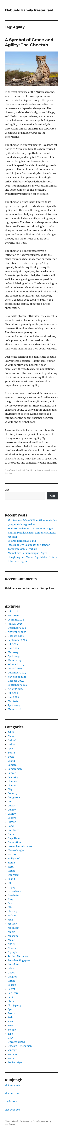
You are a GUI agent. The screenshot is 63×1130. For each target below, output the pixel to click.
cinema (12, 785)
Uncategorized (16, 1041)
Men (10, 919)
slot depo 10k (12, 1109)
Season (12, 984)
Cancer (12, 773)
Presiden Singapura (19, 960)
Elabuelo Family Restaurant (29, 10)
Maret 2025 (14, 660)
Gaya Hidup (14, 838)
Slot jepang (14, 1005)
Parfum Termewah (18, 956)
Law (10, 903)
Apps (10, 748)
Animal (21, 470)
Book (11, 756)
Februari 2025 (16, 664)
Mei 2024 (13, 701)
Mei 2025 (13, 652)
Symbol (8, 473)
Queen (11, 972)
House (11, 870)
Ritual (11, 980)
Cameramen (15, 768)
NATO (11, 944)
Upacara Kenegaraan (20, 1045)
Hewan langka (16, 850)
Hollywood (14, 858)
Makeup (12, 915)
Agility (30, 470)
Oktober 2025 (16, 635)
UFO (10, 1037)
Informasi (13, 874)
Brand (11, 760)
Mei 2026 (13, 615)
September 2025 (17, 640)
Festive (12, 817)
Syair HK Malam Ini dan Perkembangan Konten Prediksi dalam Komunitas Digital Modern (32, 532)
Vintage (12, 1050)
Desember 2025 (17, 627)
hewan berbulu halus (20, 846)
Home (11, 862)
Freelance (13, 830)
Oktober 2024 (16, 680)
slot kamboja (12, 1085)
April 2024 (14, 705)
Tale (10, 1021)
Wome (11, 1058)
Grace (54, 470)
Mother (12, 923)
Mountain (13, 927)
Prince (11, 968)
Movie (11, 931)
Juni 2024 (13, 697)
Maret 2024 (14, 709)
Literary (12, 911)
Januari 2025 (15, 668)
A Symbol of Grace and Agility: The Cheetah (29, 42)
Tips (10, 1033)
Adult (11, 732)
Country (12, 793)
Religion (12, 976)
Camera (12, 764)
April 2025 (14, 656)
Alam (11, 736)
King (10, 899)
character (13, 781)
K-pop (11, 887)
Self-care (13, 992)
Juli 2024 (13, 693)
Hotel (11, 866)
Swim (11, 1017)
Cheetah (46, 470)
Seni (10, 997)
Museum (13, 935)
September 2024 (17, 684)
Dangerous (14, 797)
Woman (12, 1054)
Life (10, 907)
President (13, 964)
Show (11, 1001)
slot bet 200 (12, 1093)
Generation (14, 842)
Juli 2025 (13, 644)
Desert (11, 805)
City (10, 789)
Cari (7, 489)
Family (12, 813)
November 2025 (17, 631)
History (12, 854)
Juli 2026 (13, 611)
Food (11, 825)
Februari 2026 (16, 619)
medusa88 (11, 1101)
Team (11, 1025)
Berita (11, 752)
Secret (11, 988)
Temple (12, 1029)
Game (11, 834)
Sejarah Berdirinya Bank (22, 540)
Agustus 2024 (16, 688)
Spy (10, 1009)
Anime (11, 744)
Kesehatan (14, 895)
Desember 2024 (17, 672)
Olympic (12, 952)
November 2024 (17, 676)
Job (10, 883)
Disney (12, 809)
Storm (11, 1013)
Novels (12, 948)
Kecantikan (14, 891)
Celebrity (13, 777)
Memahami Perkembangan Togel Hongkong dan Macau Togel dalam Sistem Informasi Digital (32, 557)
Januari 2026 (15, 623)
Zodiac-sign (15, 1062)
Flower (12, 821)
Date (10, 801)
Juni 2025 (13, 648)
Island (11, 878)
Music (11, 940)
